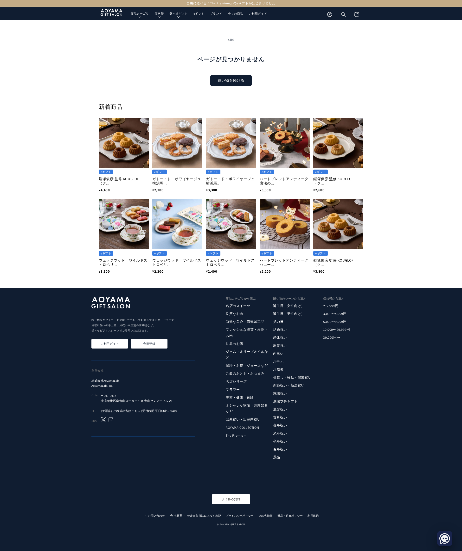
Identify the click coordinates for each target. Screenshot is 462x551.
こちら (136, 411)
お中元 (278, 361)
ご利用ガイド (258, 13)
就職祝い (280, 393)
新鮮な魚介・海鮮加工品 (245, 321)
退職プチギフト (285, 401)
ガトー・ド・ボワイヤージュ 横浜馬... (178, 181)
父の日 (278, 321)
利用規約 (313, 515)
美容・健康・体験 (240, 397)
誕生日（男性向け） (289, 314)
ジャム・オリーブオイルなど (247, 354)
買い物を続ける (231, 80)
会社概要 (176, 515)
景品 (276, 457)
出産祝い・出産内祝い (243, 419)
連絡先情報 (266, 515)
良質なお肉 (234, 314)
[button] (343, 14)
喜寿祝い (280, 425)
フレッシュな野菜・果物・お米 (247, 332)
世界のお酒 (234, 343)
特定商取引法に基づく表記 (204, 515)
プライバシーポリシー (240, 515)
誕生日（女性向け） (289, 305)
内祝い (278, 353)
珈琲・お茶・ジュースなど (247, 365)
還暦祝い (280, 409)
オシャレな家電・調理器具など (247, 408)
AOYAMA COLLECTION (242, 427)
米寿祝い (280, 433)
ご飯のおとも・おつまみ (245, 373)
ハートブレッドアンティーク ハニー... (286, 262)
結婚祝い (280, 329)
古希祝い (280, 417)
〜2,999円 (330, 305)
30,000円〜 (331, 337)
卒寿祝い (280, 441)
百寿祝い (280, 449)
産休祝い (280, 337)
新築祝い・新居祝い (289, 385)
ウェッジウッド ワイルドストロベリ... (123, 262)
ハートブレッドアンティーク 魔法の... (286, 181)
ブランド (216, 13)
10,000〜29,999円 (336, 329)
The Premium (236, 435)
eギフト (198, 13)
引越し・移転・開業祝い (292, 377)
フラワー (233, 389)
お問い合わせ (156, 515)
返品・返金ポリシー (290, 515)
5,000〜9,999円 (334, 321)
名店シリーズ (236, 381)
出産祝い (280, 345)
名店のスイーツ (238, 305)
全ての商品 (235, 13)
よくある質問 (231, 499)
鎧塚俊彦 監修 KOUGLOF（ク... (119, 181)
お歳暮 (278, 369)
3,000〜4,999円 (334, 314)
